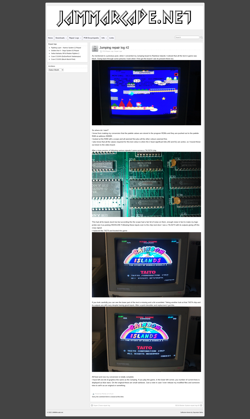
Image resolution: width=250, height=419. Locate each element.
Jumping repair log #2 (114, 47)
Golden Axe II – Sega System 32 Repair (65, 51)
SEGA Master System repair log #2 (187, 405)
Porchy (104, 394)
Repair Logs (118, 51)
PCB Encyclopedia (91, 38)
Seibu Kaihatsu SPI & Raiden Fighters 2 (65, 53)
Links (111, 38)
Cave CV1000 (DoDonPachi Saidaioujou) (66, 56)
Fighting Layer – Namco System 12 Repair (66, 48)
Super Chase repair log (101, 405)
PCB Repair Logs (108, 51)
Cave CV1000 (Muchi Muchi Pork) (63, 59)
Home (50, 38)
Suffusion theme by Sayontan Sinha (191, 412)
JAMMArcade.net (57, 412)
